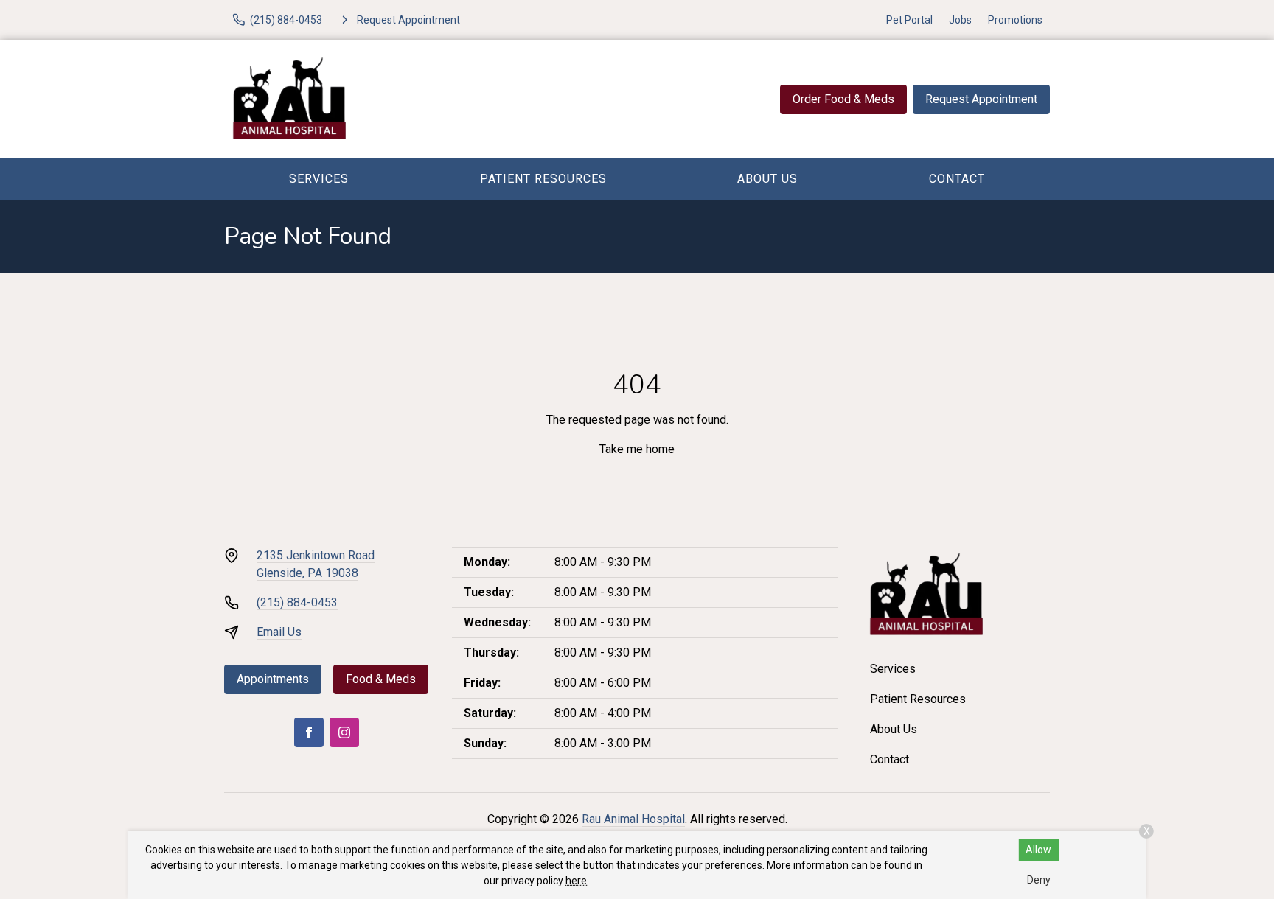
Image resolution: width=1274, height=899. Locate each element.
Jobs (960, 20)
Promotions (1015, 20)
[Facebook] (309, 732)
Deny (1039, 880)
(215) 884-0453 (297, 602)
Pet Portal (909, 20)
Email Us (279, 632)
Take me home (637, 449)
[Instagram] (344, 732)
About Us (767, 179)
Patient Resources (543, 179)
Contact (957, 179)
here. (577, 880)
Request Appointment (981, 99)
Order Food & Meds (843, 99)
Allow (1038, 850)
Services (319, 179)
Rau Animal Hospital (633, 819)
